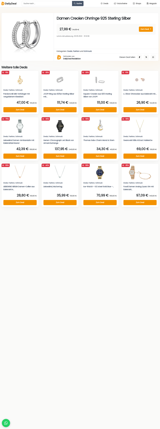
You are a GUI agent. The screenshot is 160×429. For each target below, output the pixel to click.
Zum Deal (145, 29)
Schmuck (88, 51)
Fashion (76, 51)
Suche (79, 3)
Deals (69, 51)
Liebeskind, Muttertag (52, 186)
